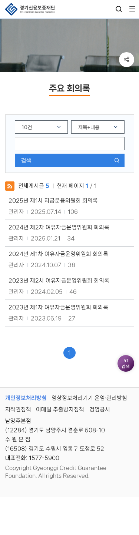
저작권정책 (18, 409)
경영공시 (99, 409)
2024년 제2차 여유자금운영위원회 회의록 (59, 227)
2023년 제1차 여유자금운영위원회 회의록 (58, 307)
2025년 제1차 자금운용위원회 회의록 (53, 201)
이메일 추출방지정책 (60, 409)
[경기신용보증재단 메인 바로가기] (30, 9)
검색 (26, 160)
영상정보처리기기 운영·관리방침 (89, 398)
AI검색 (126, 363)
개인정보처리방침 (26, 398)
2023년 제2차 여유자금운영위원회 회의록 (59, 281)
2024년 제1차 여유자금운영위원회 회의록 (58, 254)
